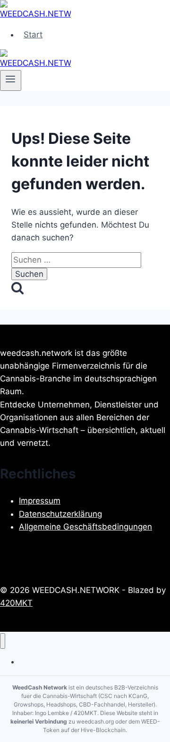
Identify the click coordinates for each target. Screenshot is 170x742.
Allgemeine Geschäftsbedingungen (85, 526)
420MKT (16, 603)
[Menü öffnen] (10, 80)
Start (33, 34)
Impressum (39, 500)
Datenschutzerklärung (60, 514)
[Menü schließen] (2, 641)
